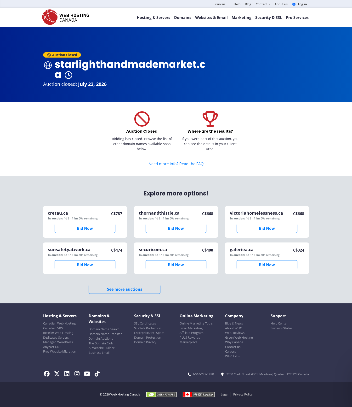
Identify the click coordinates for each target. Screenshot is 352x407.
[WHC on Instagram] (78, 374)
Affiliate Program (192, 332)
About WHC (233, 328)
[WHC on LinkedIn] (68, 374)
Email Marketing (191, 328)
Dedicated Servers (56, 337)
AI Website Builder (101, 348)
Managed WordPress (58, 342)
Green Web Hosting (239, 337)
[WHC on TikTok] (97, 374)
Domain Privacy (145, 342)
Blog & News (234, 323)
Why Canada (234, 342)
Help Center (279, 323)
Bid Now (85, 228)
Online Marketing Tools (196, 323)
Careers (230, 351)
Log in (302, 4)
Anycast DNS (52, 347)
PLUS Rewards (190, 337)
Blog (248, 4)
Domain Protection (147, 337)
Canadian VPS (53, 328)
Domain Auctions (101, 338)
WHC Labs (232, 356)
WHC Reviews (234, 332)
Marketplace (188, 342)
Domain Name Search (104, 329)
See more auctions (124, 289)
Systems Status (281, 328)
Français (219, 4)
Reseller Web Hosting (58, 332)
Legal (224, 394)
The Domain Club (101, 343)
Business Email (99, 352)
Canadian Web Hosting (59, 323)
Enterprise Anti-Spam (149, 332)
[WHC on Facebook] (48, 374)
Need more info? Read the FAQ (176, 163)
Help (237, 4)
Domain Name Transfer (105, 334)
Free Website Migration (59, 351)
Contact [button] (262, 4)
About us (281, 4)
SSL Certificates (145, 323)
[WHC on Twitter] (58, 374)
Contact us (232, 347)
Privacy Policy (243, 394)
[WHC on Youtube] (88, 374)
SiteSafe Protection (147, 328)
